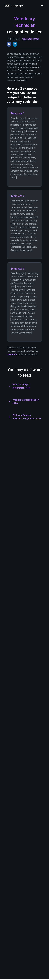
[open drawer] (42, 5)
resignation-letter (30, 39)
